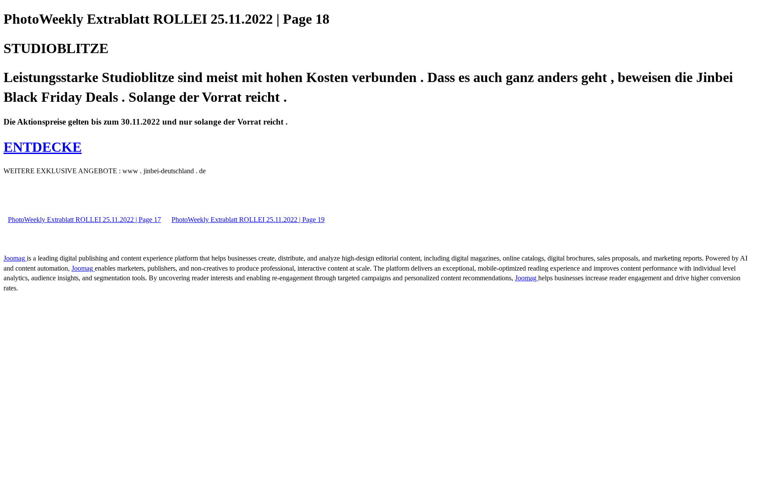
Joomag (15, 258)
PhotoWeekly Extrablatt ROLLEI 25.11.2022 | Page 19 (248, 219)
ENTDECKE (43, 147)
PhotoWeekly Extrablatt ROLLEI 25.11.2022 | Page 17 (84, 219)
